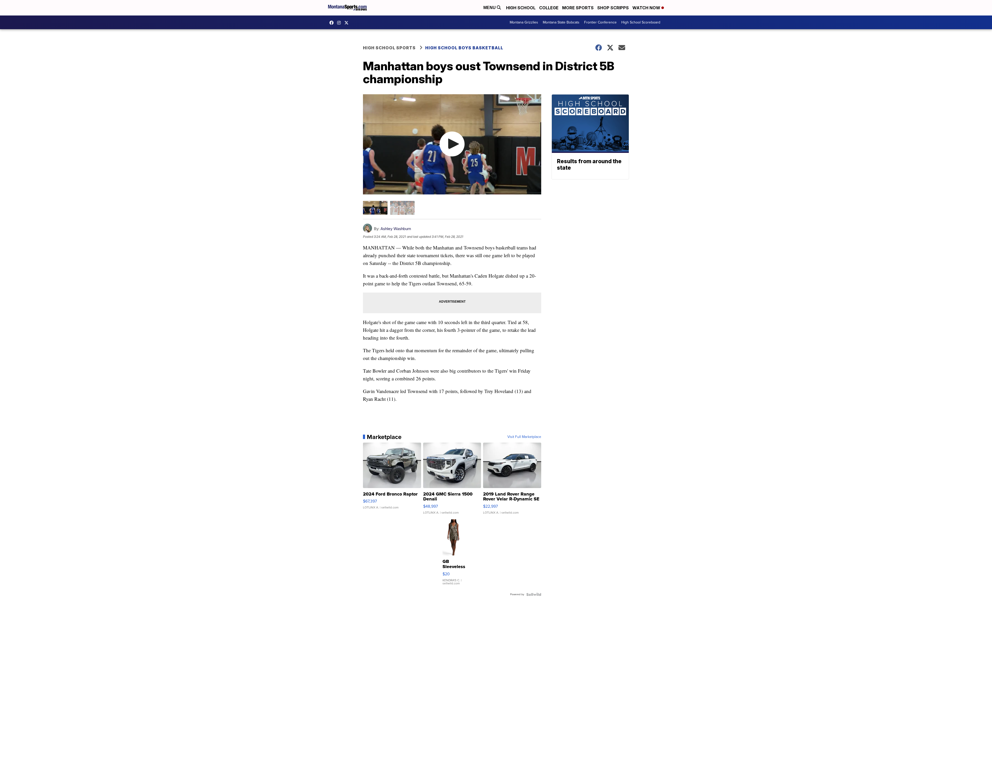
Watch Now (646, 7)
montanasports (332, 23)
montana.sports (340, 23)
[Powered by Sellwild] (533, 594)
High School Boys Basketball (464, 47)
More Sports (578, 7)
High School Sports (389, 47)
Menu (490, 7)
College (549, 7)
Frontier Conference (600, 22)
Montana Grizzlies (524, 22)
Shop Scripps (613, 7)
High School (521, 7)
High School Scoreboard (640, 22)
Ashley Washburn (396, 228)
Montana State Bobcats (561, 22)
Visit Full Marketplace (524, 437)
